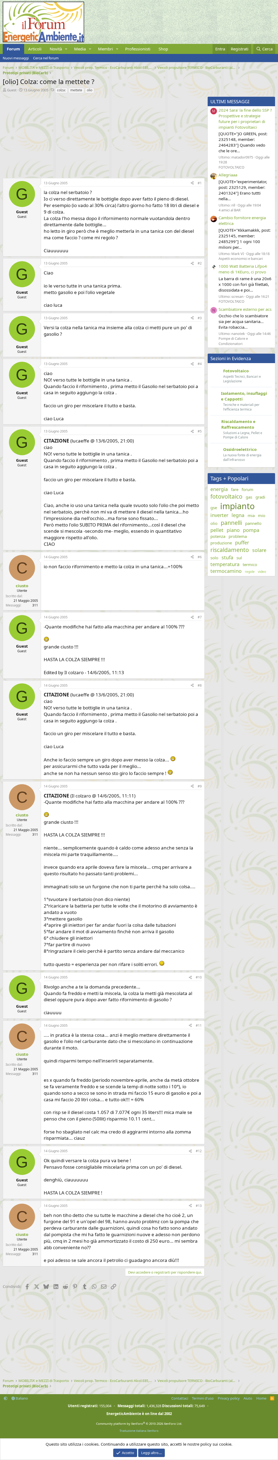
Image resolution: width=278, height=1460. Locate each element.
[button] (66, 49)
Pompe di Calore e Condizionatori (233, 341)
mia (251, 515)
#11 (199, 1025)
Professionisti (137, 48)
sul (239, 557)
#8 (200, 685)
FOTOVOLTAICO (231, 167)
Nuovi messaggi (16, 58)
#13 (199, 1205)
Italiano (21, 1398)
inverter (219, 515)
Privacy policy (229, 1398)
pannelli (231, 522)
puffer (242, 542)
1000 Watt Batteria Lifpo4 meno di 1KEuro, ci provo (243, 268)
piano (233, 530)
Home (261, 1398)
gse (213, 507)
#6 (200, 557)
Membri (105, 48)
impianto (237, 506)
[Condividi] (192, 183)
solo (214, 557)
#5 (200, 431)
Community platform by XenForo (139, 1424)
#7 (200, 617)
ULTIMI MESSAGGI (229, 101)
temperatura (224, 564)
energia (219, 489)
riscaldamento (229, 550)
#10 (199, 977)
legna (238, 515)
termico (250, 564)
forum (247, 489)
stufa (227, 557)
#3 (200, 318)
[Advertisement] (102, 134)
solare (259, 550)
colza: (61, 90)
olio (89, 90)
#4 (200, 363)
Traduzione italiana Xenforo (139, 1431)
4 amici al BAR (230, 210)
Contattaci (179, 1398)
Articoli (35, 48)
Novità (56, 48)
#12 (199, 1151)
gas (249, 497)
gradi (260, 497)
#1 (200, 183)
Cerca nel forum (46, 58)
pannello (253, 523)
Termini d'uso (203, 1398)
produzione (221, 542)
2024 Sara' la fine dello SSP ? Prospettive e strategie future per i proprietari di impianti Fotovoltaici (245, 118)
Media (80, 48)
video (262, 572)
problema (238, 536)
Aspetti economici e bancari (241, 258)
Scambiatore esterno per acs (245, 309)
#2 (200, 263)
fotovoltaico (226, 496)
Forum (13, 48)
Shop (163, 48)
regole (250, 572)
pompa (251, 530)
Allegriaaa (228, 174)
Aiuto (248, 1398)
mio (261, 515)
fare (234, 489)
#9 (200, 786)
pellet (216, 530)
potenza (217, 536)
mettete (76, 90)
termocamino (226, 571)
